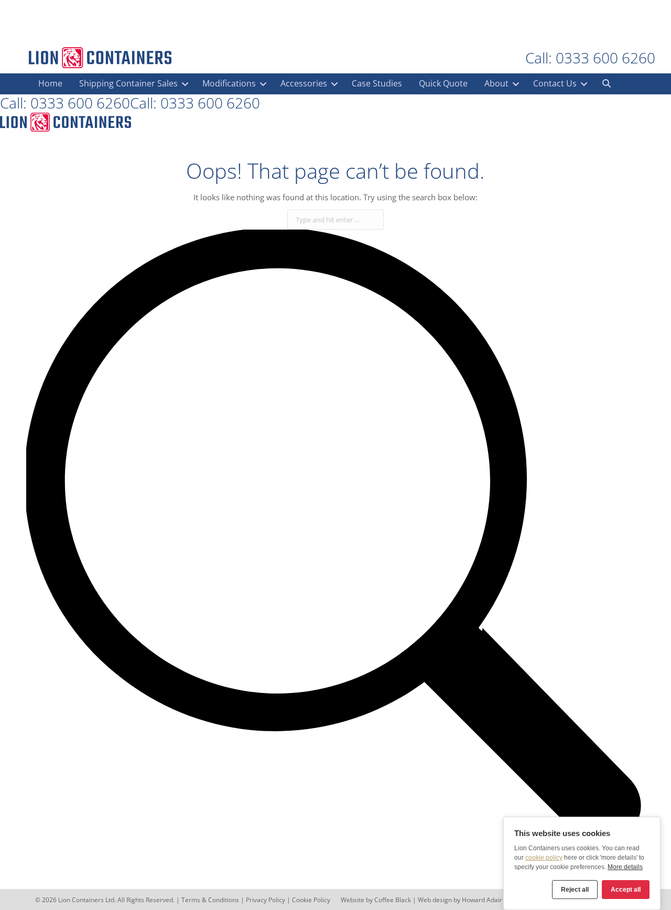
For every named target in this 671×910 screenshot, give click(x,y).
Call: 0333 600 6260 (590, 57)
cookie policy (543, 857)
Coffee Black (393, 899)
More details (625, 867)
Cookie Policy (311, 899)
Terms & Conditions (210, 899)
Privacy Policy (265, 899)
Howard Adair (482, 899)
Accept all (626, 889)
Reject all (575, 889)
